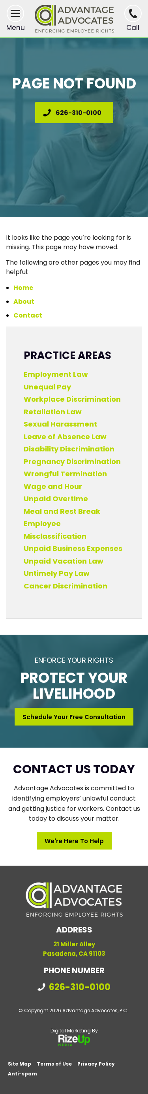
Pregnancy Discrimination (72, 461)
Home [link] (23, 287)
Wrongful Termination (65, 474)
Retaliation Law (53, 412)
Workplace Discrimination (72, 399)
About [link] (23, 301)
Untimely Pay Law (57, 573)
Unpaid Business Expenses (73, 548)
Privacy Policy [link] (96, 1063)
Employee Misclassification (55, 530)
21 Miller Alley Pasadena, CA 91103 (74, 949)
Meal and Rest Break (62, 511)
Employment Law (56, 374)
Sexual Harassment (60, 424)
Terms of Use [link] (54, 1063)
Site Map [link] (19, 1063)
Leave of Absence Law (65, 437)
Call (132, 27)
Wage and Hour (53, 486)
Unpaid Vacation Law (63, 561)
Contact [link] (27, 315)
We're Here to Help (74, 841)
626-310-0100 (78, 112)
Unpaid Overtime (56, 499)
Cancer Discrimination (65, 586)
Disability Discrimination (69, 449)
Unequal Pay (47, 387)
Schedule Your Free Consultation (74, 717)
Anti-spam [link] (22, 1073)
